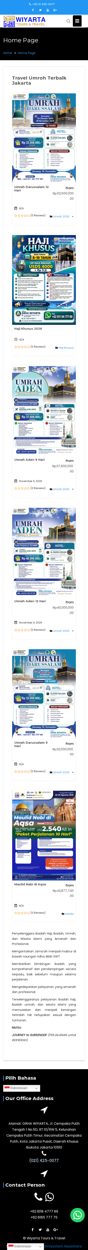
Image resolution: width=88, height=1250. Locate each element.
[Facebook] (32, 10)
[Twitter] (40, 10)
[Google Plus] (55, 10)
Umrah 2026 (61, 216)
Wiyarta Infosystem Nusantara (56, 1246)
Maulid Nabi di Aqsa (30, 884)
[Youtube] (47, 10)
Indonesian (18, 1088)
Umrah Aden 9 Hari (29, 460)
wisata (69, 914)
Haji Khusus (66, 348)
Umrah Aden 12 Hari (30, 601)
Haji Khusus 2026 (28, 329)
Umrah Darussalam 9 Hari (31, 744)
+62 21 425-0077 (43, 4)
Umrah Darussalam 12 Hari (31, 188)
